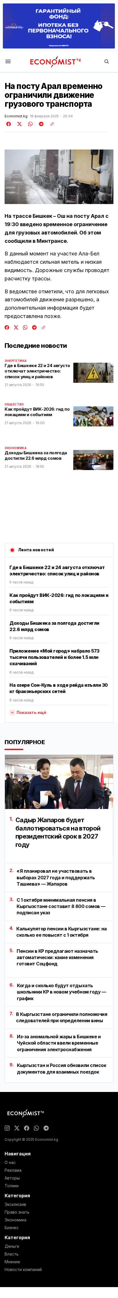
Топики (12, 1185)
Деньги (12, 1246)
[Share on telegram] (40, 124)
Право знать (17, 1212)
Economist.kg (16, 116)
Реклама (13, 1170)
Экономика (16, 448)
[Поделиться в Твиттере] (18, 124)
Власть (12, 1254)
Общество (14, 404)
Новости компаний (23, 1269)
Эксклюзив (15, 1204)
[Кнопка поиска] (106, 62)
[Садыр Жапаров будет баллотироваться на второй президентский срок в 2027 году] (59, 782)
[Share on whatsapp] (29, 124)
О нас (10, 1162)
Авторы (12, 1178)
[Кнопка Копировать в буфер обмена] (50, 124)
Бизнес (12, 1227)
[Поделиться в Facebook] (9, 124)
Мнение (12, 1262)
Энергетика (16, 360)
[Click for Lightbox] (59, 177)
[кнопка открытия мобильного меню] (8, 62)
